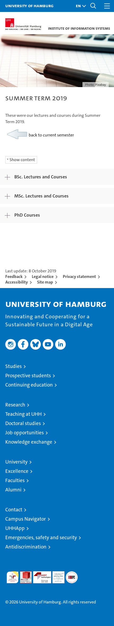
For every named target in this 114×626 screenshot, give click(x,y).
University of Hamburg (29, 5)
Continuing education (29, 384)
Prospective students (28, 375)
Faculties (15, 480)
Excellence (16, 471)
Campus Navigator (25, 519)
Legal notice (43, 276)
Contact (13, 509)
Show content (22, 159)
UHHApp (15, 528)
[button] (79, 6)
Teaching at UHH (23, 414)
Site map (45, 282)
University (16, 461)
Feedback (14, 276)
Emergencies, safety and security (41, 537)
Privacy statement (79, 276)
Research (15, 404)
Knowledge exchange (28, 442)
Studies (13, 366)
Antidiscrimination (25, 546)
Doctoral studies (23, 423)
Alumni (13, 489)
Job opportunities (24, 432)
